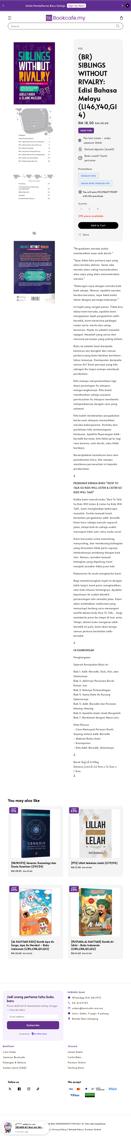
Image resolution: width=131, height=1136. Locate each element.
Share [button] (86, 234)
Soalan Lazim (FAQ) (15, 1067)
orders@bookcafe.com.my (87, 1008)
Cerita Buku (74, 1057)
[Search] (118, 26)
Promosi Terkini (77, 1062)
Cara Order (9, 1051)
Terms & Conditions (40, 1129)
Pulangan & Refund (14, 1062)
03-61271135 (80, 1002)
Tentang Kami (76, 1067)
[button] (9, 17)
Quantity (82, 203)
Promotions (85, 169)
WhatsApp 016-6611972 (86, 997)
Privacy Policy (59, 1129)
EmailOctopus (40, 1034)
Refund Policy (76, 1129)
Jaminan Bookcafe (14, 1057)
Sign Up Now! (85, 5)
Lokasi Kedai (75, 1051)
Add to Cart (98, 225)
